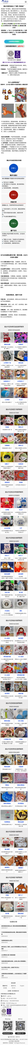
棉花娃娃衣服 (7, 656)
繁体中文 (13, 985)
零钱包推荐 (7, 766)
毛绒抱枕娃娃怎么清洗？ (7, 940)
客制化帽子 (21, 913)
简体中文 (5, 985)
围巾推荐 (7, 849)
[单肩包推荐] (7, 567)
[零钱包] (7, 778)
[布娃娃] (7, 420)
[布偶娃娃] (7, 438)
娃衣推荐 (20, 638)
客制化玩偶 (7, 344)
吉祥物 (7, 509)
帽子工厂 (20, 895)
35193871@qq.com (11, 1003)
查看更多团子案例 (14, 412)
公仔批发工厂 (20, 381)
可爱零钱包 (7, 822)
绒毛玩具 (20, 362)
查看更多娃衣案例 (14, 624)
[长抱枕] (20, 732)
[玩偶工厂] (7, 457)
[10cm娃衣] (20, 649)
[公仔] (20, 521)
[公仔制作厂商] (7, 356)
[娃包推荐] (20, 567)
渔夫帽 (7, 913)
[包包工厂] (7, 548)
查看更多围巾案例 (14, 835)
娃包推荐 (20, 574)
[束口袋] (20, 585)
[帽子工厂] (20, 888)
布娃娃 (7, 427)
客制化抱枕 (7, 721)
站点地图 (11, 1041)
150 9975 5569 (23, 1039)
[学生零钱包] (20, 796)
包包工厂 (7, 555)
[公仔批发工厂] (20, 374)
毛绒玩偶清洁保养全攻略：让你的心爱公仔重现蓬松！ (14, 961)
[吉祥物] (7, 503)
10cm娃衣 (21, 656)
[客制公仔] (20, 420)
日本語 (5, 988)
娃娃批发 (7, 482)
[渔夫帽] (7, 906)
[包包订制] (7, 585)
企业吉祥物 (7, 528)
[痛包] (20, 604)
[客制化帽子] (20, 906)
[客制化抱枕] (7, 714)
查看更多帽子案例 (14, 881)
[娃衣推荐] (20, 631)
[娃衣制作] (7, 686)
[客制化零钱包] (20, 778)
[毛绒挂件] (20, 337)
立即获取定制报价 (14, 41)
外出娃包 (7, 610)
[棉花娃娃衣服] (7, 649)
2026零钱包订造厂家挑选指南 (8, 954)
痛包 (21, 610)
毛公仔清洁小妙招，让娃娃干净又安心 (10, 967)
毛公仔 (21, 399)
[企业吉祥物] (7, 521)
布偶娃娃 (7, 445)
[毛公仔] (20, 393)
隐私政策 (16, 1041)
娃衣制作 (7, 693)
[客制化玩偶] (7, 337)
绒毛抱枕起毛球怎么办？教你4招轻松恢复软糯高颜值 (13, 926)
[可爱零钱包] (7, 815)
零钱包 (7, 785)
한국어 (13, 988)
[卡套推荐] (20, 760)
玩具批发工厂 (7, 381)
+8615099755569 (14, 1000)
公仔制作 (7, 399)
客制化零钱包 (20, 785)
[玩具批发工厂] (7, 374)
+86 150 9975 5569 (11, 998)
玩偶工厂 (7, 464)
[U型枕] (7, 888)
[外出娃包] (7, 604)
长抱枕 (21, 739)
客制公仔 (20, 427)
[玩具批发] (20, 457)
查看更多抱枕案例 (14, 706)
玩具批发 (20, 464)
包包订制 (7, 592)
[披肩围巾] (20, 842)
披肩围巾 (20, 849)
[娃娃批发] (7, 475)
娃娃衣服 (20, 693)
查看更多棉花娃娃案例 (14, 330)
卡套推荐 (20, 766)
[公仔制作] (7, 393)
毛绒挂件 (20, 344)
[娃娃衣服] (20, 686)
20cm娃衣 (7, 638)
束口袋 (21, 592)
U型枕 (7, 895)
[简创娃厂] (5, 3)
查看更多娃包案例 (14, 541)
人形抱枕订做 (7, 739)
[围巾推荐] (7, 842)
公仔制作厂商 (7, 362)
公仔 (21, 528)
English (22, 985)
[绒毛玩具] (20, 356)
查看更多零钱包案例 (14, 752)
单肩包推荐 (7, 574)
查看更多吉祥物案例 (14, 495)
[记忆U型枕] (20, 714)
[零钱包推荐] (7, 760)
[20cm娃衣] (7, 631)
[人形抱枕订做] (7, 732)
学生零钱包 (21, 803)
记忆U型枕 (21, 721)
